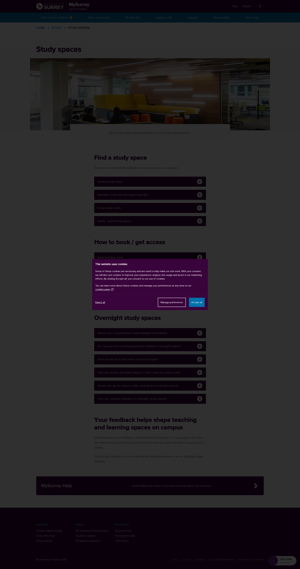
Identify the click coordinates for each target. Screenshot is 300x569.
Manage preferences (172, 302)
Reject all (100, 302)
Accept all (196, 302)
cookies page (102, 289)
